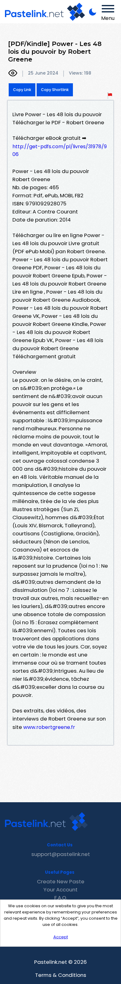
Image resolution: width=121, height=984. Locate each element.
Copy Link (22, 89)
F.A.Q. (60, 897)
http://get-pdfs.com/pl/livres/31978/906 (59, 150)
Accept (60, 937)
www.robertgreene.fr (49, 727)
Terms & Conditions (60, 975)
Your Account (60, 889)
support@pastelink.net (60, 854)
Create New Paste (60, 881)
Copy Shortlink (55, 89)
